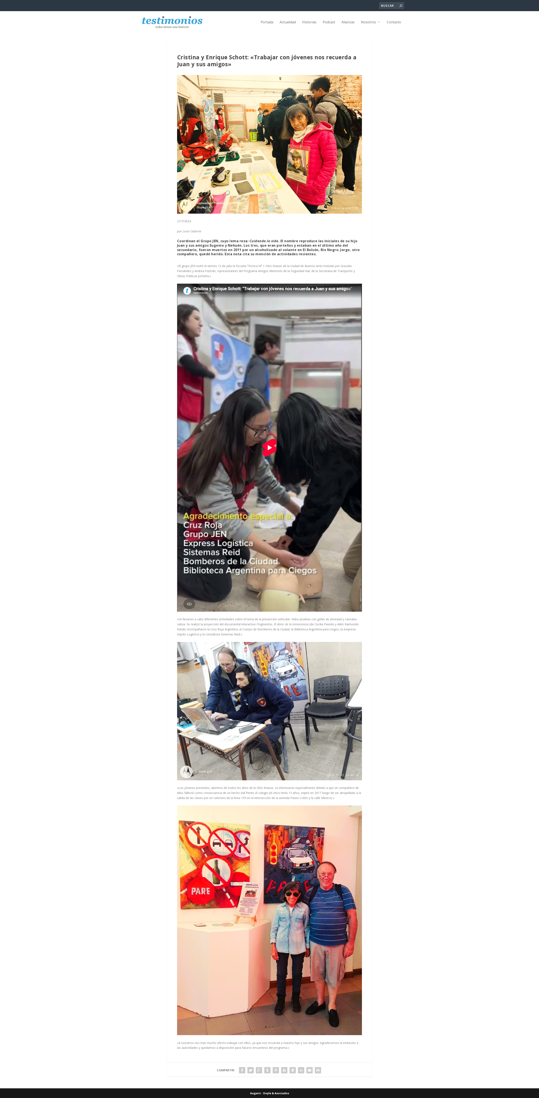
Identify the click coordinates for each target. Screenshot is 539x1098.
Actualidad (288, 22)
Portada (267, 22)
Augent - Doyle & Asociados (269, 1093)
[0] (269, 1034)
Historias (309, 22)
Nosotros (368, 22)
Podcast (329, 22)
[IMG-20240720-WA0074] (269, 779)
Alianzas (348, 22)
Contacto (394, 22)
